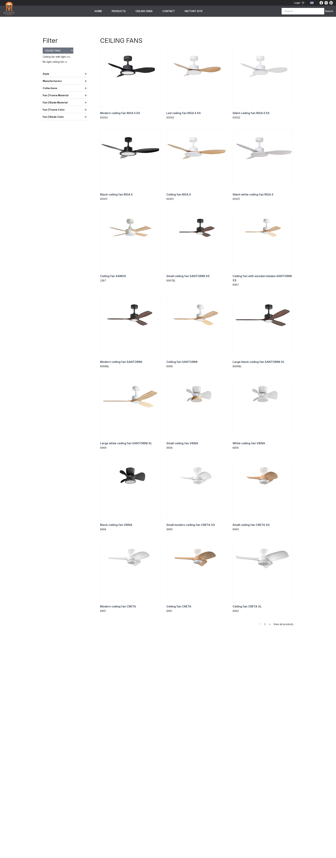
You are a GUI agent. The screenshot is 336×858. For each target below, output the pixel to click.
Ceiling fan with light (56, 56)
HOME (98, 11)
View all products (283, 624)
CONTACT (168, 11)
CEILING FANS (144, 11)
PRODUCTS (119, 11)
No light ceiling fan (55, 61)
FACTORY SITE (193, 11)
